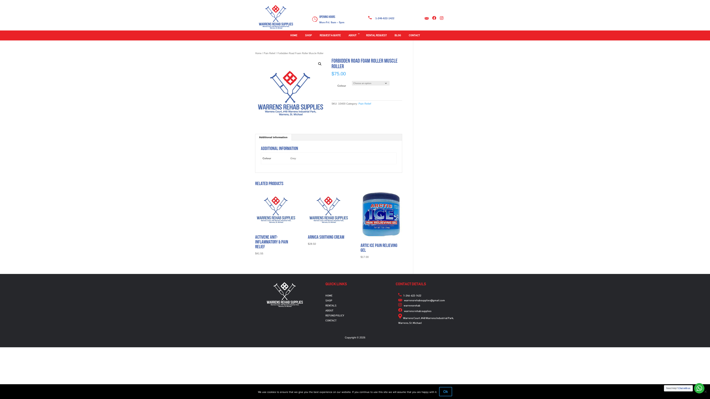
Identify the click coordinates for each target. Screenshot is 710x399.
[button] (320, 64)
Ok (445, 391)
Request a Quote (330, 35)
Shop (308, 35)
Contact (414, 35)
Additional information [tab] (273, 137)
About (352, 35)
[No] (705, 391)
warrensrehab (412, 305)
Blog (398, 35)
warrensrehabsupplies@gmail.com (424, 300)
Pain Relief (269, 53)
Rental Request (376, 35)
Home (293, 35)
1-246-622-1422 (384, 18)
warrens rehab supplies (417, 311)
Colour (341, 85)
